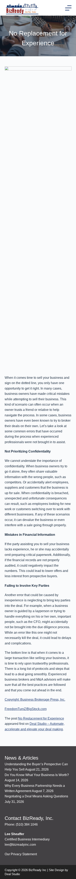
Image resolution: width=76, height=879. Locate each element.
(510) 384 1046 (27, 824)
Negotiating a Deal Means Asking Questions (36, 796)
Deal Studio (12, 874)
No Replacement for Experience (41, 718)
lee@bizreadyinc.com (20, 844)
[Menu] (68, 8)
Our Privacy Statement (21, 854)
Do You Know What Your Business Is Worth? (37, 775)
